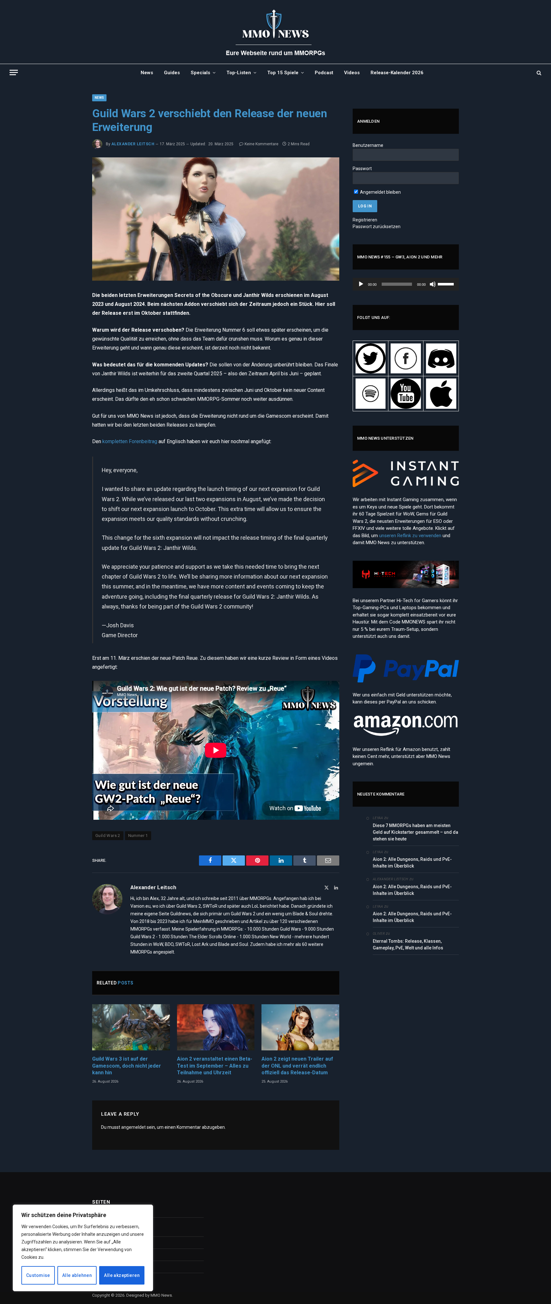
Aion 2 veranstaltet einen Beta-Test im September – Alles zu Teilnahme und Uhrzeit (214, 1066)
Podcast (324, 73)
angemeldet (133, 1127)
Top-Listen (238, 73)
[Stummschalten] (433, 284)
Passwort (362, 168)
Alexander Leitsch (132, 144)
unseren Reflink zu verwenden (410, 535)
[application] (406, 284)
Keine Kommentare (261, 144)
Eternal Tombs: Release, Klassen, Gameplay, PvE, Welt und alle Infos (408, 944)
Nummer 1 (138, 835)
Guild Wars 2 (107, 835)
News (147, 73)
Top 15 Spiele (282, 73)
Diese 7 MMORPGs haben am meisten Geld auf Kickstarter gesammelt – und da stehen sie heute (415, 832)
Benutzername (368, 145)
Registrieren (365, 219)
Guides (172, 73)
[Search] (538, 72)
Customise (38, 1275)
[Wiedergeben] (361, 284)
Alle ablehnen (77, 1275)
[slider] (447, 283)
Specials (200, 73)
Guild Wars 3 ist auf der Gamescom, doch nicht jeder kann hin (126, 1066)
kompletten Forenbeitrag (129, 441)
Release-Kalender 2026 (397, 73)
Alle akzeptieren (122, 1275)
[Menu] (14, 72)
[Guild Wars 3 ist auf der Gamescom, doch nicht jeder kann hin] (131, 1027)
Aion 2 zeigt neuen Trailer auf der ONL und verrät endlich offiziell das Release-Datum (297, 1066)
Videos (352, 73)
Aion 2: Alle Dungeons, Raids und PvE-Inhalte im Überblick (412, 862)
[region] (83, 1248)
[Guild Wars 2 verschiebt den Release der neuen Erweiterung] (215, 219)
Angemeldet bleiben (380, 192)
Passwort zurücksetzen (376, 226)
